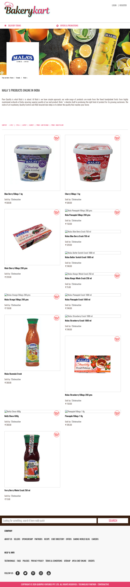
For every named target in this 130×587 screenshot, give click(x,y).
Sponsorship (27, 539)
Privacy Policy (37, 560)
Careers (95, 539)
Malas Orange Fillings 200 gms (16, 299)
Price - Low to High (42, 125)
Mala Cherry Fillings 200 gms (15, 268)
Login (114, 5)
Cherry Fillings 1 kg (72, 194)
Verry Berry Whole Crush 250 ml (17, 490)
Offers (69, 539)
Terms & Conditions (54, 560)
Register (123, 5)
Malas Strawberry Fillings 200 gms (78, 394)
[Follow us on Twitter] (26, 574)
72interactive (16, 199)
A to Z (11, 125)
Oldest (31, 125)
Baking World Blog (81, 539)
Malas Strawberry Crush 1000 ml (78, 320)
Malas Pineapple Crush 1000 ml (77, 299)
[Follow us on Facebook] (18, 574)
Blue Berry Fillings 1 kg (13, 194)
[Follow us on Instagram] (41, 574)
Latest (24, 125)
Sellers (17, 539)
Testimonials (9, 560)
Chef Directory (57, 539)
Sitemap (67, 560)
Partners (38, 539)
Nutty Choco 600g (11, 416)
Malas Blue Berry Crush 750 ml (77, 236)
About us (8, 539)
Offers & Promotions (69, 25)
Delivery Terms (14, 25)
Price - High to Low (57, 125)
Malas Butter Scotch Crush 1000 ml (79, 257)
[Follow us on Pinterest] (34, 574)
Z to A (18, 125)
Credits (91, 560)
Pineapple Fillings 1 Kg (74, 416)
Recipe (46, 539)
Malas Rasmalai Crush (13, 373)
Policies (26, 560)
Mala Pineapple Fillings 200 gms (77, 215)
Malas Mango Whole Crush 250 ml (78, 278)
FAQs (19, 560)
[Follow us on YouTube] (49, 574)
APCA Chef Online (79, 560)
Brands (18, 78)
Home (11, 78)
